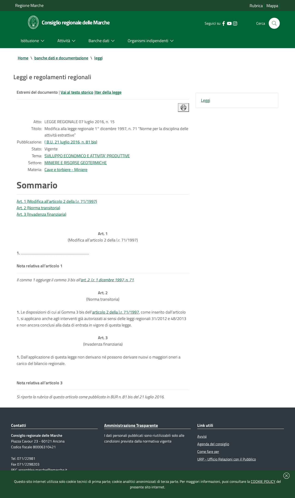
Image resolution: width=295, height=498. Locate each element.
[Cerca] (274, 23)
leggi (98, 58)
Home (23, 58)
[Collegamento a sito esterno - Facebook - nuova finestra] (223, 23)
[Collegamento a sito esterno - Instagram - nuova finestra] (235, 23)
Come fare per (208, 451)
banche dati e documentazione (61, 58)
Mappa (272, 6)
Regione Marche (29, 5)
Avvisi (202, 436)
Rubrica (256, 6)
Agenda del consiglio (213, 444)
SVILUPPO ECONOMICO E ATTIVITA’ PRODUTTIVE (87, 156)
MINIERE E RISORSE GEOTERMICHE (75, 163)
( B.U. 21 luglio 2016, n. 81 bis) (70, 142)
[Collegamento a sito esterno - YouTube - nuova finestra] (229, 23)
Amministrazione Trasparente (131, 425)
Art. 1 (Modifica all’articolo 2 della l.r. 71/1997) (57, 201)
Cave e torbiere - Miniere (65, 169)
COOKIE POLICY (263, 481)
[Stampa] (183, 107)
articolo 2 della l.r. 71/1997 (115, 312)
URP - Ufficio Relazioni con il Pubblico (226, 459)
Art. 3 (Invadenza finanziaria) (41, 214)
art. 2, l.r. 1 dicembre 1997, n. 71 (107, 280)
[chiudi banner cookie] (286, 476)
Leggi (205, 100)
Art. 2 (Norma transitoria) (38, 208)
